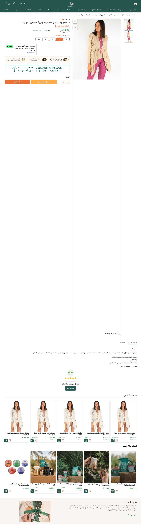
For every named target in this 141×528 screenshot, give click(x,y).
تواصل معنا (131, 515)
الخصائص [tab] (122, 342)
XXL (39, 39)
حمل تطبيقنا (22, 3)
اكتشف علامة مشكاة (63, 26)
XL (45, 39)
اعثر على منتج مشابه (111, 333)
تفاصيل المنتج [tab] (132, 342)
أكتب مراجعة (70, 388)
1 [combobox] (63, 82)
